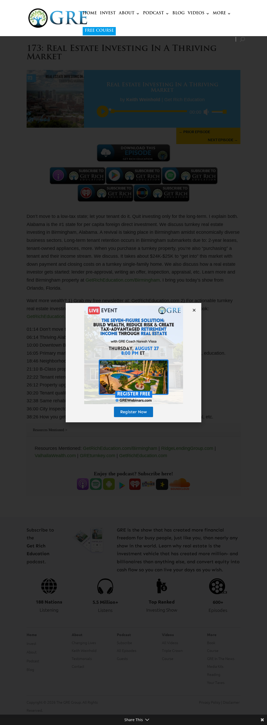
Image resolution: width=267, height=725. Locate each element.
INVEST (108, 13)
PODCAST (153, 13)
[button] (194, 310)
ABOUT (127, 13)
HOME (90, 13)
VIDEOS (196, 13)
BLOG (178, 13)
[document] (133, 362)
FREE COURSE (99, 31)
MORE (219, 13)
